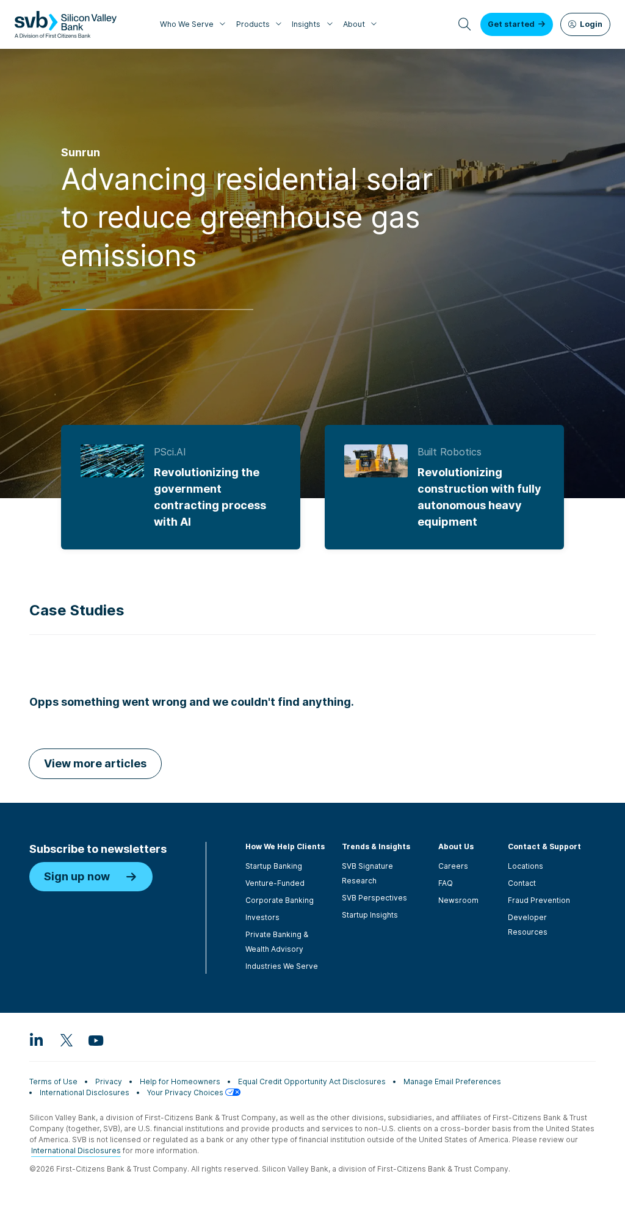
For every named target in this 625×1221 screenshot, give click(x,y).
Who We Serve (187, 24)
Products (253, 24)
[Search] (464, 24)
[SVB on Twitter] (66, 1039)
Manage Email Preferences (452, 1081)
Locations (525, 866)
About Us (456, 846)
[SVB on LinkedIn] (36, 1039)
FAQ (445, 883)
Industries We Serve (281, 966)
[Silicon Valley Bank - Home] (65, 24)
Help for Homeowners (180, 1081)
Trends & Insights (376, 846)
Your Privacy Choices (186, 1092)
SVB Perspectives (374, 897)
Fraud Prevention (539, 900)
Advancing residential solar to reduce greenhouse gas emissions (247, 217)
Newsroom (458, 900)
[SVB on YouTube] (95, 1039)
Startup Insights (370, 914)
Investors (262, 917)
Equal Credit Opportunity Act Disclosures (312, 1081)
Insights (306, 24)
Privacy (108, 1081)
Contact (522, 883)
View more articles (95, 763)
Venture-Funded (275, 883)
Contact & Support (544, 846)
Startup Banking (273, 866)
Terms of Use (53, 1081)
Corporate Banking (279, 900)
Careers (453, 866)
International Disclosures (84, 1092)
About (354, 24)
